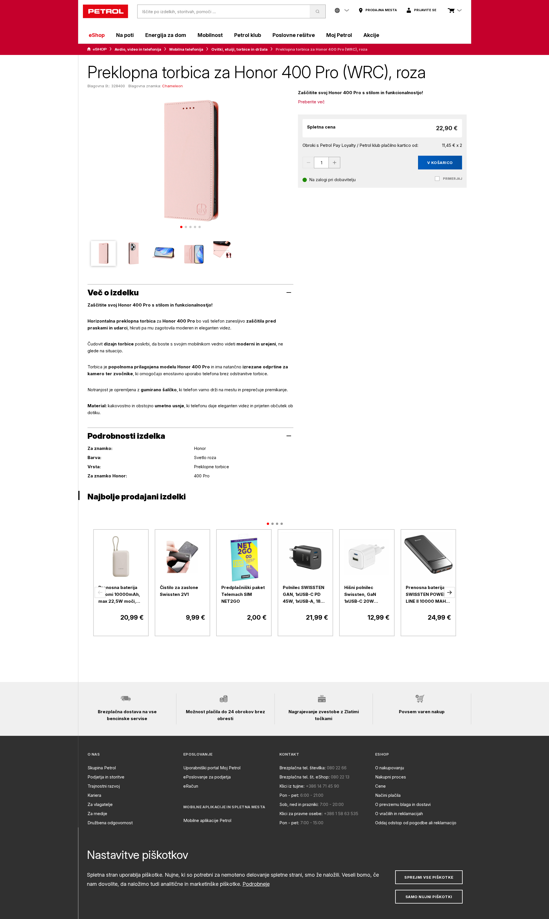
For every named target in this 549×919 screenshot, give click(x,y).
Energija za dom (165, 35)
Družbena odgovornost (110, 822)
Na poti (125, 35)
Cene (380, 786)
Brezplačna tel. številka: (302, 767)
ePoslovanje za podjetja (207, 777)
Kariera (94, 795)
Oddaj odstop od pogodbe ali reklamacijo (415, 822)
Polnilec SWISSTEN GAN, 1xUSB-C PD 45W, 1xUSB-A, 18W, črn (304, 595)
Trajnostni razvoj (103, 786)
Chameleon (172, 86)
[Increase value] (334, 162)
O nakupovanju (389, 767)
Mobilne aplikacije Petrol (207, 820)
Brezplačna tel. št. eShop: (304, 777)
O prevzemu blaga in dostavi (403, 804)
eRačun (190, 786)
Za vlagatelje (100, 804)
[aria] (97, 49)
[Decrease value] (308, 162)
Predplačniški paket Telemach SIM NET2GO (243, 594)
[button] (100, 592)
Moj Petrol (339, 35)
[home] (105, 11)
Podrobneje (256, 884)
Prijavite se (425, 10)
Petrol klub (247, 35)
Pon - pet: (289, 795)
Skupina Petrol (101, 767)
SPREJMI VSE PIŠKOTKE (428, 877)
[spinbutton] (321, 162)
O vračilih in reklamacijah (399, 813)
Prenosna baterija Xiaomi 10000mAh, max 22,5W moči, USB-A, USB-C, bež (119, 595)
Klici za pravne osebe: (301, 813)
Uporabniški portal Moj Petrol (211, 767)
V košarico (440, 162)
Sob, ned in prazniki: (299, 804)
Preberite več (311, 101)
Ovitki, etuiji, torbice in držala (239, 49)
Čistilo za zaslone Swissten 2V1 (179, 591)
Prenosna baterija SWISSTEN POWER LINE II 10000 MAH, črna (426, 595)
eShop (97, 35)
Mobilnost (210, 35)
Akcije (371, 35)
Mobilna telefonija (186, 49)
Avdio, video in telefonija (138, 49)
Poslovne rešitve (293, 35)
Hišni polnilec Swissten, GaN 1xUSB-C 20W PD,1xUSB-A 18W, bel (366, 595)
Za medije (97, 813)
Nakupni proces (390, 777)
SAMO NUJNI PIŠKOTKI (428, 896)
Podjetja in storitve (105, 777)
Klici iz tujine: (292, 786)
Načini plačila (388, 795)
